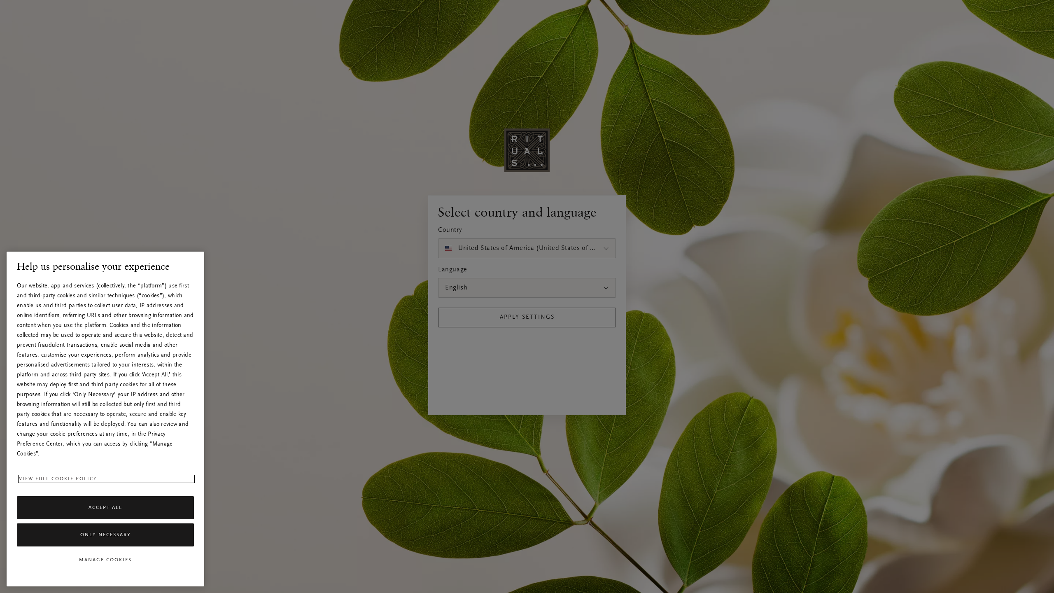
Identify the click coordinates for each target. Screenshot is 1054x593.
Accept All (105, 507)
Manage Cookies (105, 560)
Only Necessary (105, 534)
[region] (105, 419)
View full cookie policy (58, 478)
